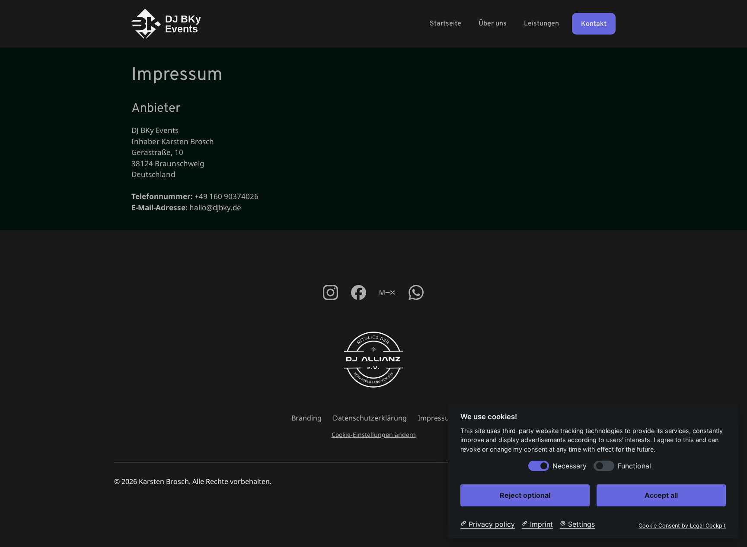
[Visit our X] (387, 292)
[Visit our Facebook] (330, 292)
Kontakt (594, 24)
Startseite (445, 23)
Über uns (493, 23)
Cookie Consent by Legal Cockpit (682, 525)
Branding (306, 418)
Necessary (569, 466)
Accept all (661, 494)
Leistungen (541, 23)
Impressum (437, 418)
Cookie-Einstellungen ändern (374, 434)
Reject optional (525, 494)
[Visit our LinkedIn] (416, 292)
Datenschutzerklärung (370, 418)
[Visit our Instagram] (358, 292)
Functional (634, 466)
